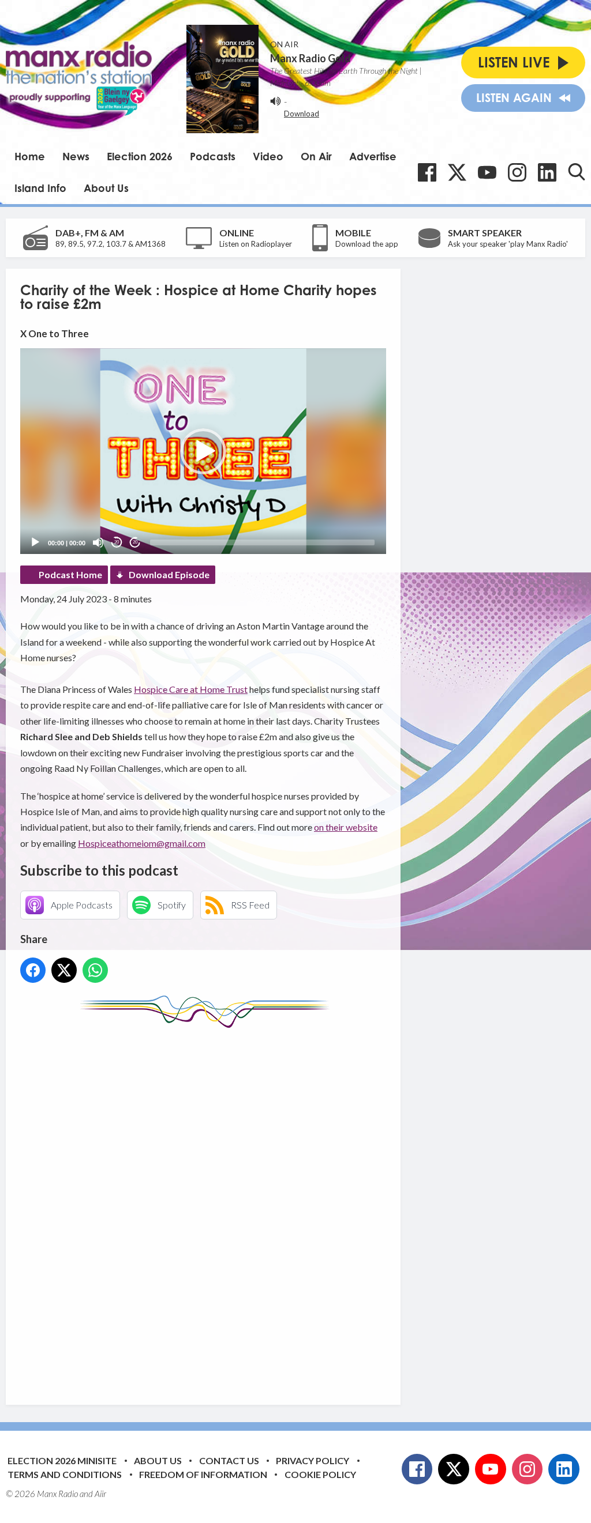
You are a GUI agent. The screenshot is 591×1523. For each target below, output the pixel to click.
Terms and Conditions (65, 1474)
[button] (203, 451)
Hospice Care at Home (180, 689)
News (75, 156)
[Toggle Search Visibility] (576, 171)
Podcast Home (70, 574)
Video (268, 156)
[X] (457, 172)
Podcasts (212, 156)
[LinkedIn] (547, 172)
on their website (345, 826)
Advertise (373, 156)
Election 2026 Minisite (62, 1460)
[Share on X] (64, 970)
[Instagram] (517, 172)
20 (116, 542)
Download (301, 113)
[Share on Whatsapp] (95, 970)
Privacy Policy (312, 1460)
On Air (316, 156)
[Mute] (98, 542)
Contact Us (229, 1460)
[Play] (35, 542)
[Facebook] (427, 172)
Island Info (40, 188)
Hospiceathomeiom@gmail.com (141, 843)
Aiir (100, 1493)
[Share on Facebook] (33, 970)
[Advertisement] (236, 1207)
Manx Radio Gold (310, 58)
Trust (237, 689)
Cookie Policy (320, 1474)
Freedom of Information (203, 1474)
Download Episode (169, 574)
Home (29, 156)
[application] (203, 451)
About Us (106, 188)
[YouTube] (487, 172)
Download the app (366, 243)
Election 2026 (140, 156)
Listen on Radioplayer (255, 243)
